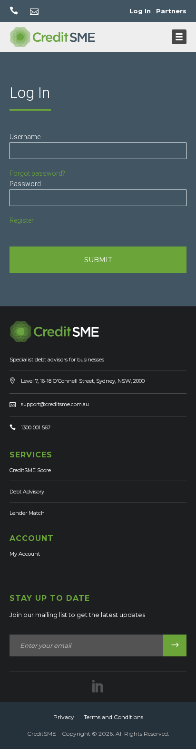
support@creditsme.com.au (55, 404)
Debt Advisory (27, 491)
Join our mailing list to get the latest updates (77, 614)
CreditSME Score (30, 470)
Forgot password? (37, 173)
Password (25, 184)
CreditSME (41, 733)
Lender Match (27, 513)
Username (25, 137)
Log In (140, 11)
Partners (171, 11)
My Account (25, 553)
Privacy (63, 717)
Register (22, 220)
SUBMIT (98, 260)
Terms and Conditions (113, 717)
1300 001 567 (35, 427)
